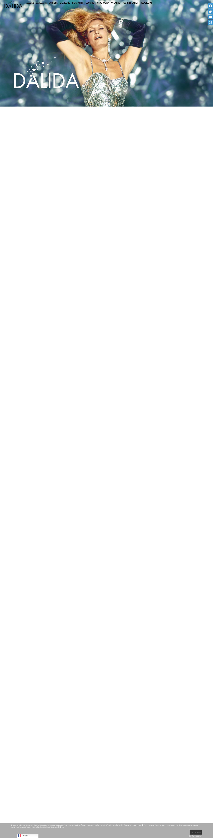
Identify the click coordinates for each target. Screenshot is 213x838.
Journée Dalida (130, 2)
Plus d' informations (194, 836)
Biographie (77, 2)
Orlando (115, 2)
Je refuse (198, 832)
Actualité (41, 2)
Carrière (53, 2)
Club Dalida (103, 2)
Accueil (30, 2)
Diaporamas (146, 2)
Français (25, 835)
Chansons (65, 2)
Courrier (90, 2)
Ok (192, 832)
